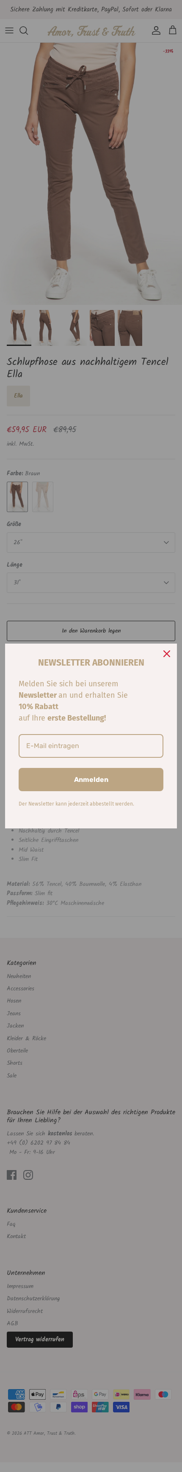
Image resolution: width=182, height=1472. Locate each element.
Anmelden (91, 780)
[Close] (167, 654)
